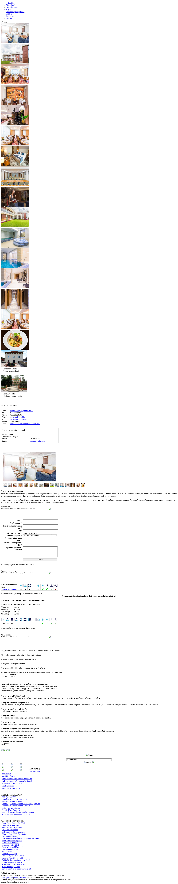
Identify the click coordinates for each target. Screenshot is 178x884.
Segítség (9, 14)
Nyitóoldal (10, 3)
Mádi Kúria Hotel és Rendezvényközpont (18, 812)
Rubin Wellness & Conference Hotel (16, 860)
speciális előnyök (8, 776)
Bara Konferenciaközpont (12, 801)
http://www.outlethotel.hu (19, 419)
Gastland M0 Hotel (9, 836)
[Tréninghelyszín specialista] (12, 770)
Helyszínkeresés (12, 7)
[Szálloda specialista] (3, 770)
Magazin (9, 9)
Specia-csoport (11, 16)
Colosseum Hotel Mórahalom (13, 832)
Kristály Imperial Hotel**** (12, 847)
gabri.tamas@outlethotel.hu (37, 441)
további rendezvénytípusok (12, 783)
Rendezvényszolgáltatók (15, 12)
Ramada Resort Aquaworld (12, 858)
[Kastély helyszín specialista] (3, 767)
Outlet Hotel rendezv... (9, 589)
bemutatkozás (35, 771)
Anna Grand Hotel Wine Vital (13, 823)
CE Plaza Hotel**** (10, 830)
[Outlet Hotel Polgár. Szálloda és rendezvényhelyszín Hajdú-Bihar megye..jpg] (15, 308)
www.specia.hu (7, 878)
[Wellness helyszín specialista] (21, 770)
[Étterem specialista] (21, 765)
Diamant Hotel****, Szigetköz (14, 834)
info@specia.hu (20, 878)
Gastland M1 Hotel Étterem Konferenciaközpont (20, 838)
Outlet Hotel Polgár (9, 854)
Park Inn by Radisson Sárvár (13, 856)
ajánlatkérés (6, 774)
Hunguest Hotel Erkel (10, 845)
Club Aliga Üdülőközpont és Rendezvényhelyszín (21, 804)
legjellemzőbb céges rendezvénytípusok (17, 779)
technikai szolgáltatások (11, 788)
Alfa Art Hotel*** (9, 797)
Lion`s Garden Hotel (10, 849)
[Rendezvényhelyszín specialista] (21, 767)
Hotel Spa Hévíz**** (10, 843)
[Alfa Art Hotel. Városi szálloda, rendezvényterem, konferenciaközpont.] (14, 392)
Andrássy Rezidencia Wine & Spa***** (17, 799)
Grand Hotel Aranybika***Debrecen (16, 806)
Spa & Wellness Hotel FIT (12, 862)
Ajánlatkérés (10, 5)
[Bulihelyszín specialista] (3, 765)
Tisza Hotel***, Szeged (11, 867)
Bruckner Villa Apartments (12, 827)
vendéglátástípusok (9, 786)
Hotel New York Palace (11, 808)
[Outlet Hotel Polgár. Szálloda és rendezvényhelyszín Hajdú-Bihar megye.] (15, 43)
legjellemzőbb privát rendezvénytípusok (17, 781)
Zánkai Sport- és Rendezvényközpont (16, 869)
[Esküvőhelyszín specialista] (12, 765)
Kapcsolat (9, 18)
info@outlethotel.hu (17, 417)
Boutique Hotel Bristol (10, 825)
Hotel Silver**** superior (12, 841)
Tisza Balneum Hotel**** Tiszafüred (16, 814)
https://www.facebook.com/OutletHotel (25, 424)
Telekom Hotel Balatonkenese (13, 864)
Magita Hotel (7, 851)
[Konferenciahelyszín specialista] (12, 767)
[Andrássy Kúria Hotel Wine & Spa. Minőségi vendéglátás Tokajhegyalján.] (14, 367)
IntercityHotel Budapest (11, 810)
